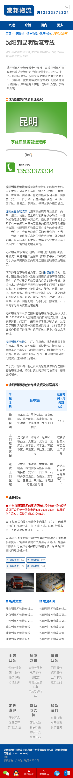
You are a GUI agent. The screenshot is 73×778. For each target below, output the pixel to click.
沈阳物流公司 (59, 33)
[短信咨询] (57, 773)
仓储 (28, 25)
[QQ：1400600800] (16, 773)
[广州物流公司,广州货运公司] (19, 10)
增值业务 (55, 658)
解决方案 (34, 658)
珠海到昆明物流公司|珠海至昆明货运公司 (30, 639)
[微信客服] (6, 773)
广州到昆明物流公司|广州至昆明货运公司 (30, 620)
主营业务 (13, 658)
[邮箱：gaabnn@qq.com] (67, 773)
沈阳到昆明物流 (15, 341)
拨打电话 (44, 774)
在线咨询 (28, 774)
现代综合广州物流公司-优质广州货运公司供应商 (29, 750)
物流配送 (49, 272)
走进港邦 (13, 708)
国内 (44, 25)
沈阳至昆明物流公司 (18, 211)
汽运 (12, 25)
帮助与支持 (34, 710)
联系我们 (55, 708)
